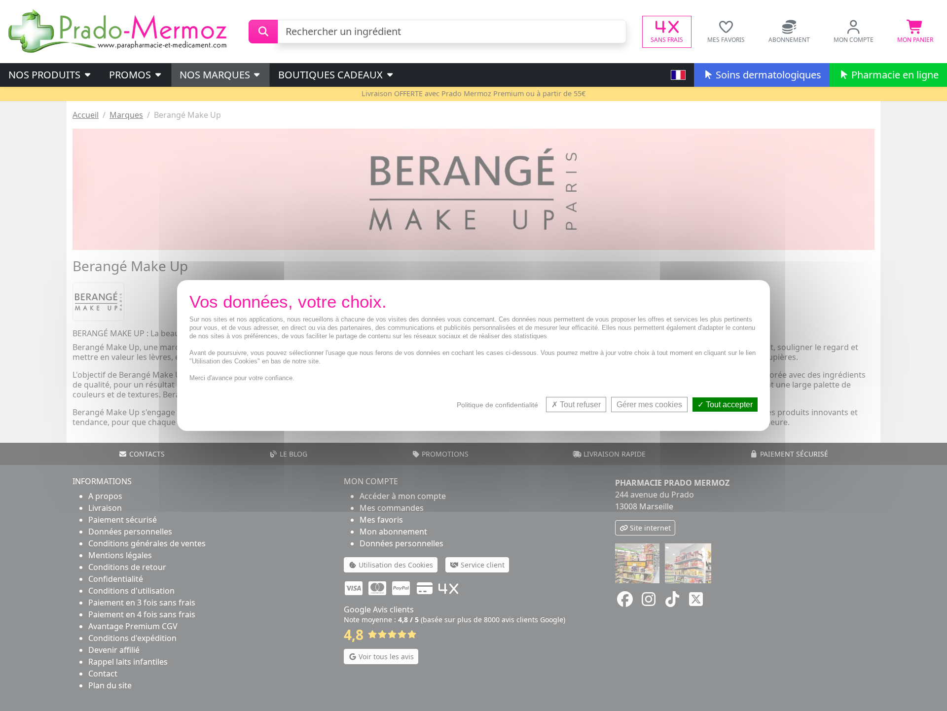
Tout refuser (579, 404)
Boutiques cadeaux (331, 74)
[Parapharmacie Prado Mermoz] (119, 30)
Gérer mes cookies (649, 404)
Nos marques (216, 74)
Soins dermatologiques (767, 74)
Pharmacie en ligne (894, 74)
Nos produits (45, 74)
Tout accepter (728, 404)
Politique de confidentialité (497, 405)
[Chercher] (263, 31)
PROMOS (131, 74)
